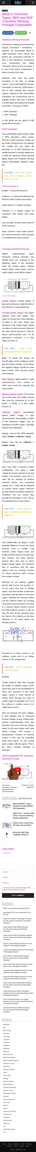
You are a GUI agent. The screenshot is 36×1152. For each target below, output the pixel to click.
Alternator (6, 1024)
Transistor (10, 7)
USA (4, 1126)
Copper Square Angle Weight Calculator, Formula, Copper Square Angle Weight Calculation (15, 929)
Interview (28, 1144)
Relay (22, 1144)
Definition (6, 1045)
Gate (16, 1146)
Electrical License (8, 1063)
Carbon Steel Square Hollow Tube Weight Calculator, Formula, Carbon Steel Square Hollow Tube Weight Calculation (18, 993)
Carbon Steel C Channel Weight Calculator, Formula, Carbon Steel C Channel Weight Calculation (16, 958)
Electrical (6, 1051)
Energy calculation (9, 1069)
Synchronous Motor (9, 1111)
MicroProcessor (8, 1090)
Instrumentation (8, 1084)
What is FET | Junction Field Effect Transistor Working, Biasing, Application (23, 815)
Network (6, 1096)
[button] (33, 2)
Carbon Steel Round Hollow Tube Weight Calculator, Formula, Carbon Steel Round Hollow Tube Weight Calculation (18, 1001)
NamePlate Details (9, 1093)
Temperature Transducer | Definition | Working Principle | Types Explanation (10, 788)
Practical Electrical (9, 1099)
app (4, 1027)
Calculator (6, 1033)
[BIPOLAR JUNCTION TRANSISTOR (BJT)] (7, 835)
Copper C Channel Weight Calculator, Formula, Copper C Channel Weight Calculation (17, 944)
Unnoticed (6, 1123)
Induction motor (8, 1081)
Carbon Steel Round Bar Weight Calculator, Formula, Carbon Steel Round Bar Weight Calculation (16, 1010)
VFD (4, 1132)
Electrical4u (22, 1149)
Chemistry (6, 1036)
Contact (21, 1146)
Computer (6, 1039)
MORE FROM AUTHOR (25, 798)
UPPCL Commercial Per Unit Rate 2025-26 (16, 908)
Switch (5, 1108)
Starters (5, 1105)
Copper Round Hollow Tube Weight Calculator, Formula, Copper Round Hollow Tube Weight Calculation (17, 921)
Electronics (6, 1066)
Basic (10, 1144)
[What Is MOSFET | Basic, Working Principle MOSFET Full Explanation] (7, 806)
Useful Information (9, 1129)
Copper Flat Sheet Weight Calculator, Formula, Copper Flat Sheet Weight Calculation (17, 977)
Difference (6, 1048)
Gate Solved (7, 1075)
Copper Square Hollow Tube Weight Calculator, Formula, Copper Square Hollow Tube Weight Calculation (17, 937)
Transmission (7, 1120)
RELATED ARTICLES (9, 798)
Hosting (5, 1078)
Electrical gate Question (10, 1060)
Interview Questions (9, 1087)
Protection (6, 1102)
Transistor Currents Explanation (27, 786)
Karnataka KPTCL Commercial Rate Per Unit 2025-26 (17, 913)
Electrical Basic (8, 1054)
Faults (5, 1072)
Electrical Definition (9, 1057)
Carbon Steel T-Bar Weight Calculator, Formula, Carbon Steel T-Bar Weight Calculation (17, 965)
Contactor (6, 1042)
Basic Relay (7, 1030)
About (27, 1146)
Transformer (7, 1114)
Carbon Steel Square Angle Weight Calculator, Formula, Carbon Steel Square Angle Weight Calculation (17, 985)
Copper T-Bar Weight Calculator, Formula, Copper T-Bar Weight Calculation (18, 951)
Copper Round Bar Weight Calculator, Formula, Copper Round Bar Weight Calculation (17, 971)
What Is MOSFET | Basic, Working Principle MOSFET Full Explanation (23, 806)
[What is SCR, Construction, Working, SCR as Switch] (7, 825)
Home (4, 7)
